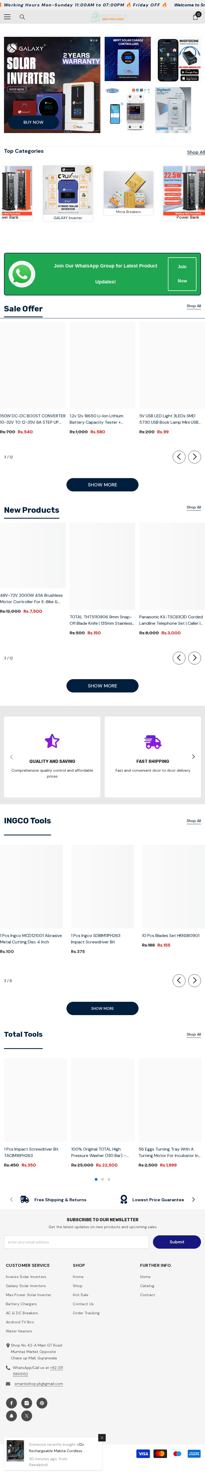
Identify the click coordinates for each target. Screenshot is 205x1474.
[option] (35, 1115)
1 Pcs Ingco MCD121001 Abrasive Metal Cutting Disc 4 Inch (31, 939)
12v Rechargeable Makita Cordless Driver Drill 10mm (56, 1451)
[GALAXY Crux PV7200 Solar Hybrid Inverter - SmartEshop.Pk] (81, 190)
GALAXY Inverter (81, 217)
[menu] (7, 17)
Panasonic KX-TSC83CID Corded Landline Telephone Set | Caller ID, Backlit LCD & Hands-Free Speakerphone (171, 620)
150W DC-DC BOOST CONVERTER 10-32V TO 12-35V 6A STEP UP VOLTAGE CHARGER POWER (33, 419)
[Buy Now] (52, 85)
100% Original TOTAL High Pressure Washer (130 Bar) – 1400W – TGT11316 (98, 1152)
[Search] (22, 17)
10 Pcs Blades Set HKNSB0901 (170, 935)
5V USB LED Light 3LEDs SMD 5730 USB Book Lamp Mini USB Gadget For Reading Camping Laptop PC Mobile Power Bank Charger (168, 419)
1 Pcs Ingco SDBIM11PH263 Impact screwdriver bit (95, 939)
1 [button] (96, 1179)
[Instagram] (26, 1403)
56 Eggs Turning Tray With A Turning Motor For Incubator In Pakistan (168, 1152)
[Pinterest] (42, 1403)
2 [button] (102, 1179)
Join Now (182, 274)
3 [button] (109, 1179)
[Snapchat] (11, 1415)
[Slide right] (194, 457)
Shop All (196, 152)
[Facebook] (11, 1403)
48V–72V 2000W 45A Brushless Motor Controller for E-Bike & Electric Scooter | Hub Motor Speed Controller (31, 598)
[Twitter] (26, 1415)
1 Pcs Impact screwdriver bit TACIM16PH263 (31, 1152)
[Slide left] (179, 457)
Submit (177, 1242)
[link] (141, 190)
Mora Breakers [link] (141, 211)
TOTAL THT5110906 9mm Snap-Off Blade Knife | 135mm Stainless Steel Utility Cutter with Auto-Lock (101, 620)
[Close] (102, 1437)
